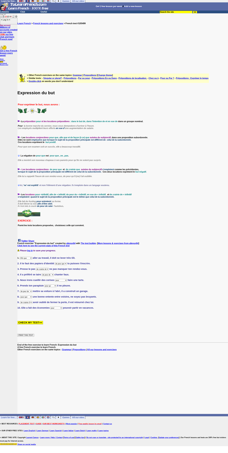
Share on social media (26, 444)
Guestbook (3, 63)
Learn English (29, 431)
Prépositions (70, 78)
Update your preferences (169, 437)
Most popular (71, 424)
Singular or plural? (52, 78)
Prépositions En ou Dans (104, 78)
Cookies (154, 437)
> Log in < (5, 19)
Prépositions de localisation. (132, 78)
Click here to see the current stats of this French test (43, 246)
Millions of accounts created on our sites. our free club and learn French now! (8, 33)
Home (2, 59)
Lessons (4, 12)
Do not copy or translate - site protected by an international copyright (114, 437)
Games (65, 417)
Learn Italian (68, 431)
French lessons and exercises (48, 23)
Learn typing (103, 431)
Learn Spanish (56, 431)
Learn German (42, 431)
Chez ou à (154, 78)
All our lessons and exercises (102, 349)
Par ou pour (84, 78)
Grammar (77, 75)
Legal (146, 437)
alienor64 (70, 243)
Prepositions (90, 75)
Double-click (35, 81)
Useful (44, 12)
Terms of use (69, 437)
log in (30, 250)
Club (22, 12)
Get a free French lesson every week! (8, 53)
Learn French (24, 23)
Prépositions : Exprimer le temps (192, 78)
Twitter (24, 241)
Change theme (105, 75)
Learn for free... (8, 417)
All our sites (78, 417)
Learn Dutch (80, 431)
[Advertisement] (123, 47)
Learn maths (92, 431)
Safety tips (80, 437)
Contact (2, 60)
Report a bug (4, 64)
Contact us (107, 424)
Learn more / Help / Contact (51, 437)
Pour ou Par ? (167, 78)
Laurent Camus (32, 437)
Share (31, 241)
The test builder (88, 243)
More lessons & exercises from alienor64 (118, 243)
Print (1, 62)
